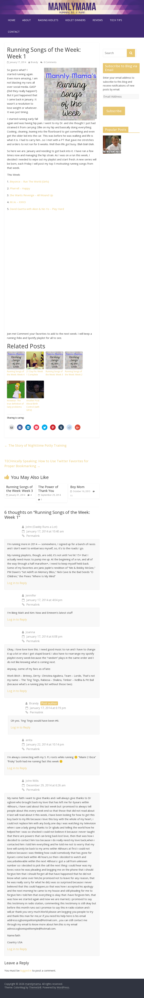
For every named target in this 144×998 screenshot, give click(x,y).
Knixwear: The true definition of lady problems (15, 403)
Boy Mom (77, 487)
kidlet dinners (75, 20)
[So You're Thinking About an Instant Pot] (112, 146)
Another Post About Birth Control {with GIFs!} (32, 405)
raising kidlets (48, 20)
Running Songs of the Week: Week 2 (73, 373)
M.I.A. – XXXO (18, 202)
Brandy (34, 62)
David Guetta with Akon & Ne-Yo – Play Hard (37, 209)
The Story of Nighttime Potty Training (35, 445)
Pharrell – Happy (20, 188)
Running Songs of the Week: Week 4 (15, 373)
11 (71, 495)
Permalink (33, 536)
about (26, 20)
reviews (98, 20)
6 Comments (49, 62)
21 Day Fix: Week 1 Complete (34, 373)
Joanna (30, 632)
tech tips (116, 20)
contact (14, 31)
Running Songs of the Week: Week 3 (54, 373)
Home (11, 20)
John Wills (32, 781)
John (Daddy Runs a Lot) (41, 527)
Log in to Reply (17, 583)
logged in (25, 970)
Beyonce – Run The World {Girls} (29, 181)
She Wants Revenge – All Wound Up (31, 195)
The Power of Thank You (48, 489)
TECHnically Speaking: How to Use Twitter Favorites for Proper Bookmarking (46, 463)
